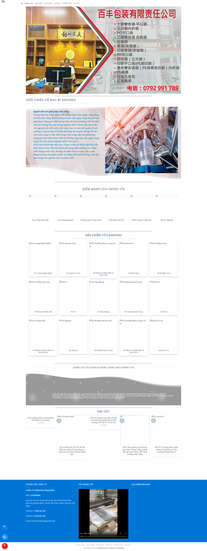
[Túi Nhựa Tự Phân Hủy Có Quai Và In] (103, 256)
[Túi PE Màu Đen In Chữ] (103, 333)
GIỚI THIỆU (48, 3)
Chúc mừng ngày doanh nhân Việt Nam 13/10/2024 (40, 419)
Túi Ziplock (73, 350)
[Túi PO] (73, 295)
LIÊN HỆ (57, 3)
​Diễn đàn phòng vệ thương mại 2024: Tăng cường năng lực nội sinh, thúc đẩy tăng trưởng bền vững (134, 450)
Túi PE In (163, 312)
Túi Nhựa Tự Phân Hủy (43, 312)
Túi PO (73, 312)
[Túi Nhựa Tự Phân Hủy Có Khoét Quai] (43, 333)
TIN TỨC (76, 3)
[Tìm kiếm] (22, 3)
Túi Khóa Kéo (133, 273)
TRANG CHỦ (28, 3)
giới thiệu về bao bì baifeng (51, 100)
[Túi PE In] (164, 295)
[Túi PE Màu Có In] (164, 256)
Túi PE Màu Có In (164, 273)
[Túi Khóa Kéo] (134, 256)
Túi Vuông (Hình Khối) (43, 273)
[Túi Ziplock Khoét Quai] (134, 295)
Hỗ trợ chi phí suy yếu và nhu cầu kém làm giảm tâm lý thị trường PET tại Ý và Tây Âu (103, 420)
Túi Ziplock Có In (73, 273)
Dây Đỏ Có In (164, 350)
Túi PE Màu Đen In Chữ (103, 350)
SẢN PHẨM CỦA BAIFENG (103, 235)
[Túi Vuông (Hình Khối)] (43, 256)
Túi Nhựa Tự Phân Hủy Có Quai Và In (103, 274)
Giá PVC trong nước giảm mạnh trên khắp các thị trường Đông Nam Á (166, 449)
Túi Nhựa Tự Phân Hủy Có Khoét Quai (43, 351)
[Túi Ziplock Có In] (73, 256)
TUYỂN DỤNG (67, 3)
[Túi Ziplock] (73, 333)
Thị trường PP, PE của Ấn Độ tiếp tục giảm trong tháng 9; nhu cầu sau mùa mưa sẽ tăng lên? (72, 450)
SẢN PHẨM (39, 3)
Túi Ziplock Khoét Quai (133, 312)
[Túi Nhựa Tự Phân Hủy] (43, 295)
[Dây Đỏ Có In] (164, 333)
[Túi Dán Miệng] (103, 295)
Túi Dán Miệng (103, 312)
